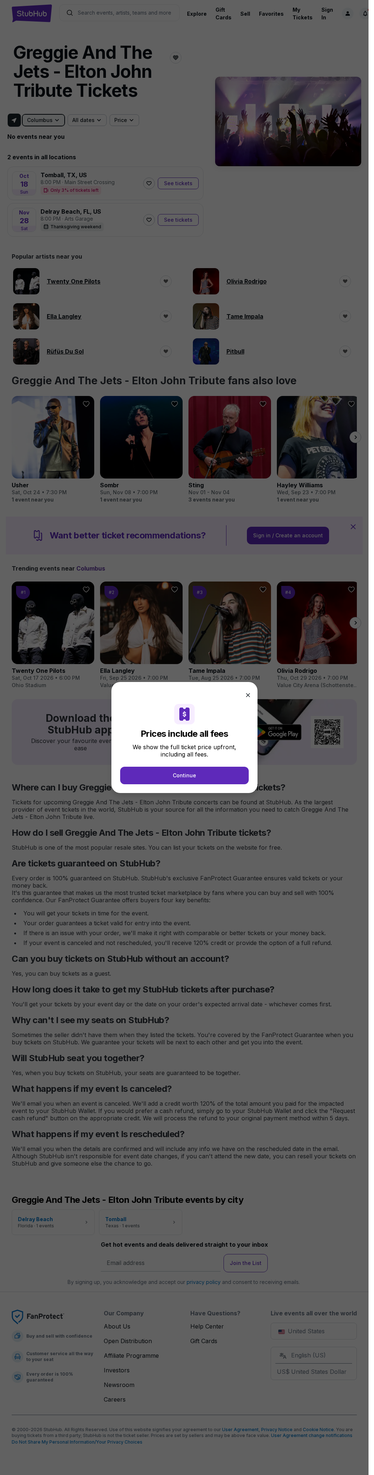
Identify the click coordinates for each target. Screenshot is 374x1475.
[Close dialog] (248, 695)
